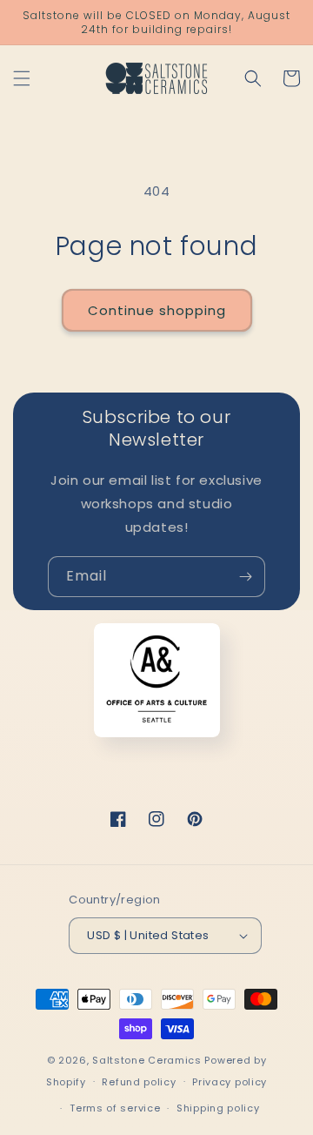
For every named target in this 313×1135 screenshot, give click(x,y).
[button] (22, 78)
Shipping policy (218, 1108)
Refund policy (139, 1082)
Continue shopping (157, 310)
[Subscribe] (245, 576)
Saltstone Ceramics (147, 1060)
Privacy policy (229, 1082)
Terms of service (115, 1108)
